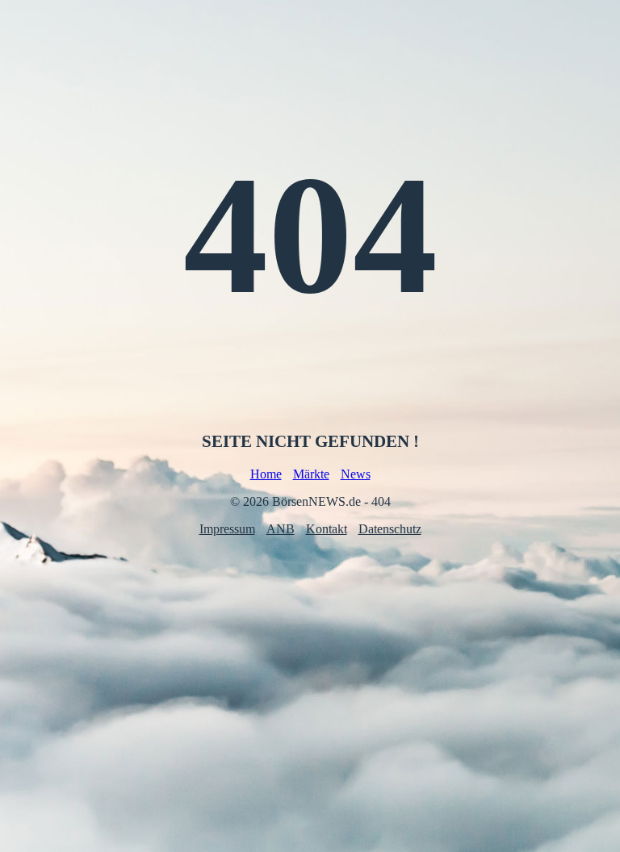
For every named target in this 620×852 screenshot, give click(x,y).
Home (266, 474)
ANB (280, 529)
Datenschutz (389, 529)
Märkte (311, 474)
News (356, 474)
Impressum (227, 529)
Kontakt (326, 529)
